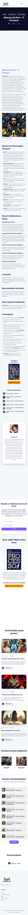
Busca (2, 900)
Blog (14, 23)
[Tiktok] (7, 885)
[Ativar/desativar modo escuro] (22, 3)
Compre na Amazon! (14, 382)
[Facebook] (1, 885)
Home (2, 893)
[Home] (8, 23)
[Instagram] (4, 885)
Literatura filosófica (12, 14)
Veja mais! (14, 842)
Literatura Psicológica (21, 14)
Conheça (12, 656)
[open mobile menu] (25, 3)
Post (19, 23)
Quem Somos (4, 898)
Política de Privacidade (14, 912)
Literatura (4, 14)
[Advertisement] (14, 47)
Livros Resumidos (5, 894)
